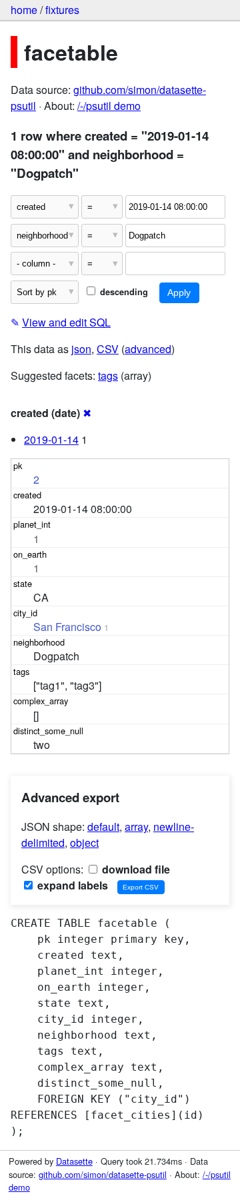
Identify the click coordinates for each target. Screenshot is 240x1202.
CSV (108, 348)
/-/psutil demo (109, 105)
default (103, 826)
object (84, 842)
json (81, 348)
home (24, 9)
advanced (148, 348)
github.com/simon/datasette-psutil (103, 1174)
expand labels (71, 885)
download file (134, 869)
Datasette (74, 1161)
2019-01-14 (51, 439)
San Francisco (67, 626)
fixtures (62, 9)
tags (108, 375)
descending (122, 292)
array (136, 826)
